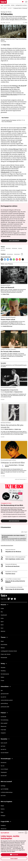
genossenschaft (5, 693)
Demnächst (3, 762)
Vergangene (4, 772)
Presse (2, 680)
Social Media (4, 644)
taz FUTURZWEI (4, 789)
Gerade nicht (21, 832)
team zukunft (4, 743)
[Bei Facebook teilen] (11, 259)
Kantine (2, 809)
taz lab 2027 (4, 775)
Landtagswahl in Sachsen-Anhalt (9, 651)
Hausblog (3, 670)
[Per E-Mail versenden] (2, 259)
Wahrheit (3, 631)
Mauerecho (3, 726)
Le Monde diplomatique (6, 792)
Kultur (2, 618)
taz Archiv (3, 795)
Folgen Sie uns (4, 599)
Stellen (2, 677)
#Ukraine (20, 248)
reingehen (3, 733)
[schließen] (26, 832)
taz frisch (3, 746)
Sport (2, 621)
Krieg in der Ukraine (5, 654)
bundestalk (3, 716)
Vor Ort (2, 765)
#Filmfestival (14, 248)
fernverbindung (4, 720)
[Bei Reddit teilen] (20, 259)
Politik (2, 608)
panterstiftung (4, 703)
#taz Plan (3, 248)
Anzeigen (3, 815)
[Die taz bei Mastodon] (9, 599)
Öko (2, 611)
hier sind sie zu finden (20, 540)
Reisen (2, 805)
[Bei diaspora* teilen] (17, 259)
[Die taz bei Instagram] (15, 599)
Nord (2, 628)
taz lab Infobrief (4, 752)
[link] (2, 5)
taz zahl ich (3, 697)
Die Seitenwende (5, 674)
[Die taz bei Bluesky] (12, 599)
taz (4, 595)
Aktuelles (3, 667)
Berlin (5, 8)
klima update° (4, 723)
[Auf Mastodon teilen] (5, 259)
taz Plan (9, 8)
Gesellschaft (4, 615)
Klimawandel (4, 657)
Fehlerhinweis (17, 254)
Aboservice (3, 828)
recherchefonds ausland (7, 700)
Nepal (2, 641)
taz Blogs (3, 785)
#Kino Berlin (8, 248)
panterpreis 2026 (5, 706)
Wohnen (3, 647)
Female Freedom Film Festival (9, 120)
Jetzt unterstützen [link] (14, 240)
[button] (26, 2)
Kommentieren (10, 254)
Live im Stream (4, 769)
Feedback (3, 825)
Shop (2, 812)
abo (2, 690)
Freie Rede (3, 729)
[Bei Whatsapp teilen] (14, 259)
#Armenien (3, 250)
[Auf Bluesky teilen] (8, 259)
